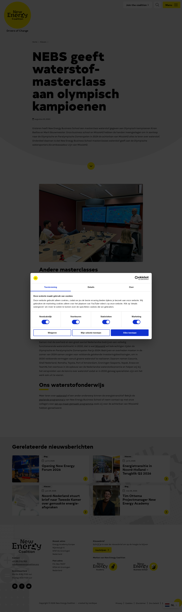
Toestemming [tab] (50, 287)
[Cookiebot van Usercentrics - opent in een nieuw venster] (137, 278)
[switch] (76, 322)
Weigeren (52, 332)
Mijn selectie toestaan (91, 332)
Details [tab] (91, 287)
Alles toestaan (129, 332)
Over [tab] (131, 287)
